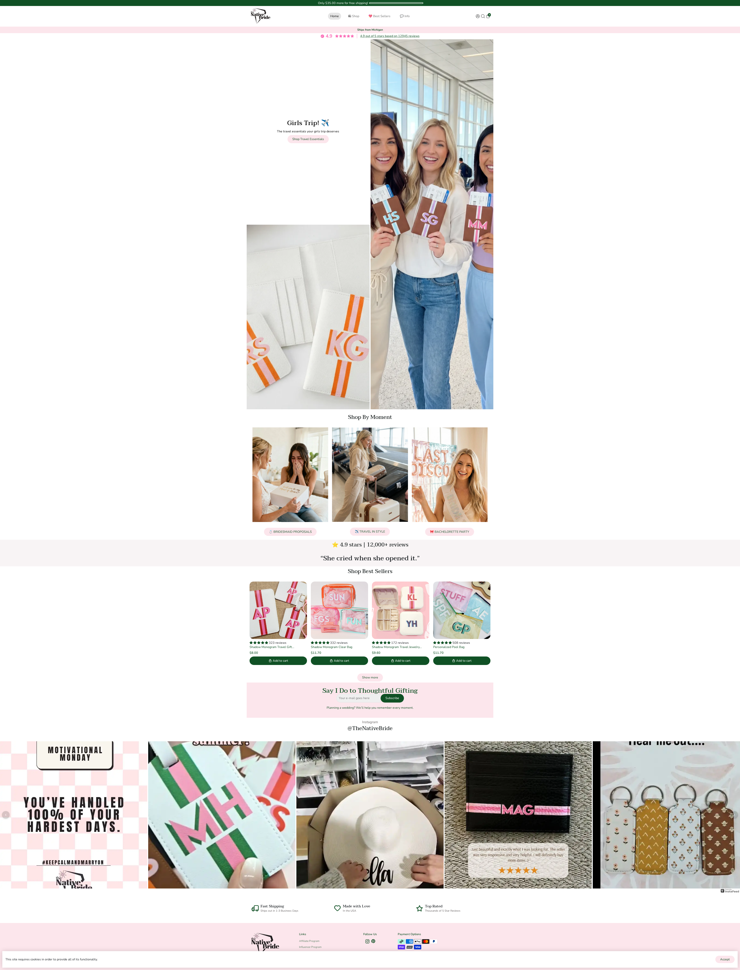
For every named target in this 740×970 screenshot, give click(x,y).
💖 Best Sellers (379, 16)
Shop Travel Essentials (308, 139)
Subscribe (392, 698)
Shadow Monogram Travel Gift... (272, 647)
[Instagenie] (730, 892)
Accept (725, 959)
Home (334, 16)
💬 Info (405, 16)
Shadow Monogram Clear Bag (331, 647)
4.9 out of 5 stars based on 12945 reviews (390, 36)
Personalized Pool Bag (448, 647)
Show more (370, 677)
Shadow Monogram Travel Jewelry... (397, 647)
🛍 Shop (353, 16)
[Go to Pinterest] (373, 942)
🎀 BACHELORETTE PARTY (449, 532)
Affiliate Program (309, 941)
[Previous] (6, 815)
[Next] (734, 815)
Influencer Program (310, 947)
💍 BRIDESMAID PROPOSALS (290, 532)
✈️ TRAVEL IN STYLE (370, 532)
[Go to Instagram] (367, 942)
